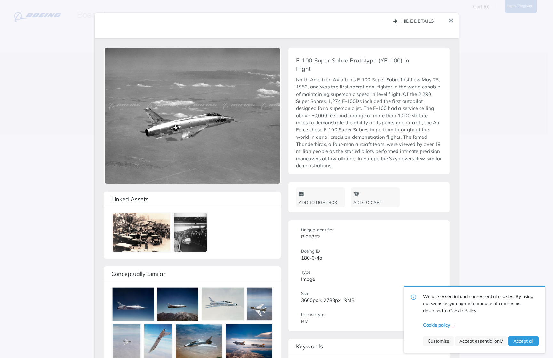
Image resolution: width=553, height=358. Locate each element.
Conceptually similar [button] (138, 274)
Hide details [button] (417, 21)
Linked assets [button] (129, 199)
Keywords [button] (309, 346)
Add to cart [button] (367, 202)
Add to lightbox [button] (318, 202)
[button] (451, 20)
